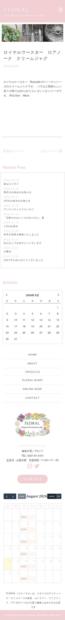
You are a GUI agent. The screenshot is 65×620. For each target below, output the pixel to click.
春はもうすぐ (11, 184)
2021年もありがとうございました (23, 260)
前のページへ (15, 151)
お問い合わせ (34, 479)
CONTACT (32, 397)
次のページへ (49, 151)
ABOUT (32, 363)
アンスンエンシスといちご (19, 209)
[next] (13, 496)
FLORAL (16, 9)
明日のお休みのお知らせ (18, 192)
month (51, 496)
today (22, 496)
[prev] (7, 496)
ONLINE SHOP (32, 389)
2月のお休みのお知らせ (17, 200)
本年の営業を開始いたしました (21, 234)
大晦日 (7, 251)
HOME (32, 354)
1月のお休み (11, 226)
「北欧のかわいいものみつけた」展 (24, 217)
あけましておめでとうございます (23, 243)
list (58, 496)
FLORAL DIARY (32, 380)
